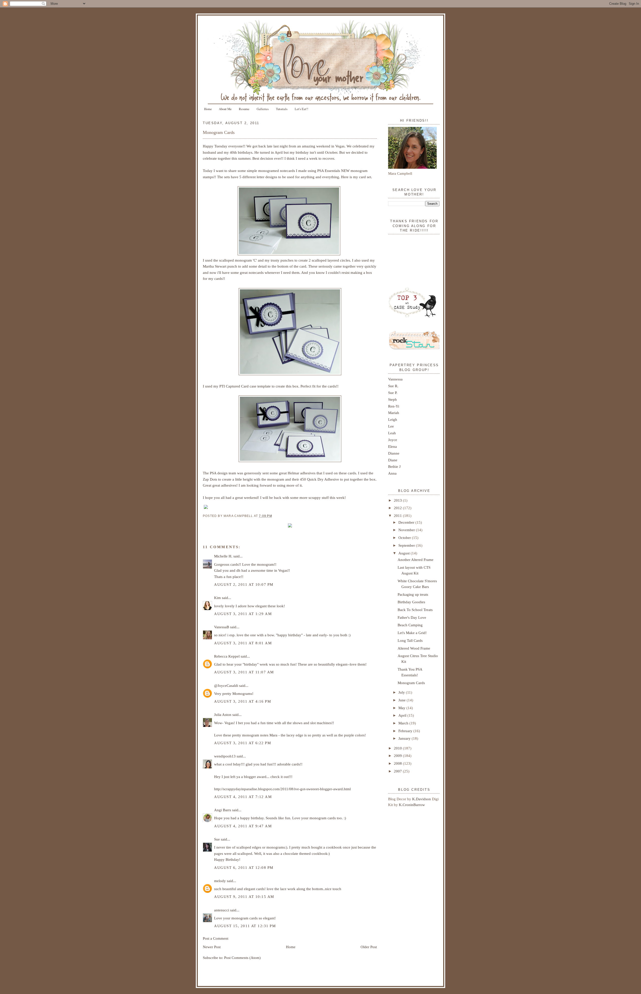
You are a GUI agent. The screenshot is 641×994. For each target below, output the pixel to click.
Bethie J (394, 466)
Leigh (392, 419)
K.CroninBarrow (412, 805)
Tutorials (281, 109)
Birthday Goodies (411, 602)
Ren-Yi (393, 406)
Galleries (263, 109)
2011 (398, 515)
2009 (398, 755)
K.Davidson (422, 799)
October (405, 537)
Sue (217, 839)
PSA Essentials (328, 170)
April (402, 715)
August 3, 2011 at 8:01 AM (243, 643)
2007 (398, 771)
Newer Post (212, 947)
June (402, 700)
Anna (392, 473)
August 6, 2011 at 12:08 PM (243, 867)
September (407, 545)
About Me (225, 109)
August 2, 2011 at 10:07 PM (243, 584)
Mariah (393, 413)
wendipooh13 (225, 756)
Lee (391, 426)
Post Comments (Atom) (242, 957)
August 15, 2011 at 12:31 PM (245, 926)
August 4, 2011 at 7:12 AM (243, 796)
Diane (392, 460)
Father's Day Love (412, 617)
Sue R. (393, 386)
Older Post (369, 947)
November (407, 530)
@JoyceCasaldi (226, 685)
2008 (398, 763)
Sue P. (392, 392)
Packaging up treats (413, 594)
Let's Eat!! (301, 109)
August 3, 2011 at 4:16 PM (242, 701)
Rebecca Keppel (227, 656)
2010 (398, 748)
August (404, 553)
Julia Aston (222, 714)
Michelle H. (223, 556)
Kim (217, 597)
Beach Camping (410, 625)
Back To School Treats (415, 610)
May (402, 708)
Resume (244, 109)
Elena (392, 446)
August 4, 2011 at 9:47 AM (243, 826)
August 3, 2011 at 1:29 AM (243, 614)
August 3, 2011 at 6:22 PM (242, 743)
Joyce (392, 440)
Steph (392, 399)
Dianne (393, 453)
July (402, 692)
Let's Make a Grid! (412, 633)
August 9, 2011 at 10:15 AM (244, 896)
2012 (398, 508)
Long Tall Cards (410, 640)
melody (220, 881)
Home (208, 109)
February (405, 731)
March (403, 723)
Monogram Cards (219, 132)
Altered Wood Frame (414, 648)
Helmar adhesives (301, 473)
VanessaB (221, 627)
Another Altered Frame (415, 559)
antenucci (221, 910)
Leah (392, 433)
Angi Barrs (222, 810)
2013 (398, 500)
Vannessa (395, 379)
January (405, 738)
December (406, 522)
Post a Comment (215, 938)
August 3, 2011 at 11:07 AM (244, 672)
